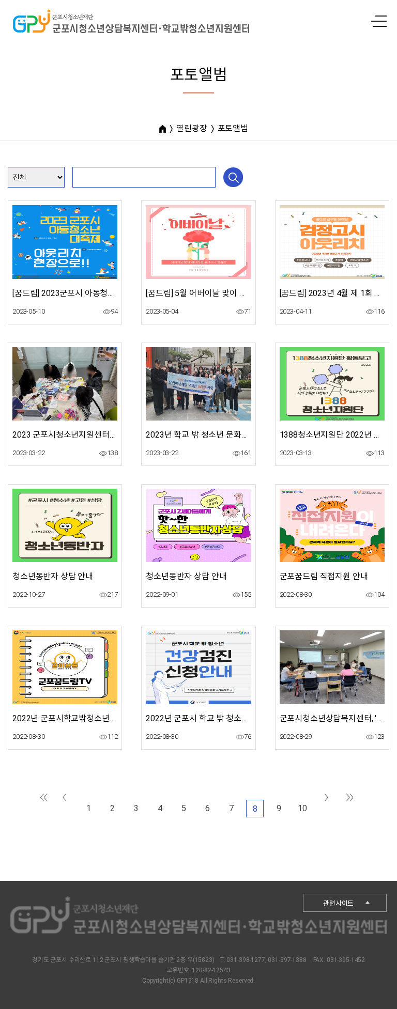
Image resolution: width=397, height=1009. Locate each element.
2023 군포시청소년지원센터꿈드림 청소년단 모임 (97, 435)
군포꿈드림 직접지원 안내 (324, 576)
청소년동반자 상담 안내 (52, 576)
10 (302, 808)
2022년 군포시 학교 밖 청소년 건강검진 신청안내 (230, 718)
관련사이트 (338, 903)
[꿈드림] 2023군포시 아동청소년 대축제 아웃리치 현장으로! (114, 293)
